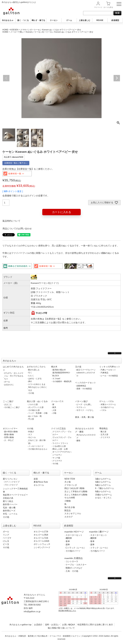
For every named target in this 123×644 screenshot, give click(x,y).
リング (6, 535)
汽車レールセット (108, 370)
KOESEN (14, 30)
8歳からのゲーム (103, 491)
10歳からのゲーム (103, 494)
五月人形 (104, 434)
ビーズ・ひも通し (84, 404)
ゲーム (69, 20)
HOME (5, 30)
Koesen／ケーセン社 (35, 32)
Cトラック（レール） (76, 548)
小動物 (67, 501)
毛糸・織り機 (9, 507)
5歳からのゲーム (103, 485)
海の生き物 (69, 507)
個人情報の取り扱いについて (61, 628)
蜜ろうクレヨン (10, 479)
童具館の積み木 (59, 370)
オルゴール (39, 485)
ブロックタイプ (11, 485)
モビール (32, 437)
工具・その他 (72, 571)
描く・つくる (23, 20)
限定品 (67, 510)
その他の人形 (34, 410)
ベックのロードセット (85, 382)
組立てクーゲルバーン (86, 370)
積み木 (54, 366)
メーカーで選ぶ (17, 32)
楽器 (36, 479)
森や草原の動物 (11, 432)
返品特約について (11, 221)
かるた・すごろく (103, 498)
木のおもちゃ (7, 20)
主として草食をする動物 (75, 491)
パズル (103, 410)
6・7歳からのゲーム (104, 488)
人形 (54, 410)
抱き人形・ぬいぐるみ (37, 401)
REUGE (99, 20)
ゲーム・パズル (106, 401)
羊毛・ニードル (10, 514)
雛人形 (103, 432)
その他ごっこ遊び (12, 407)
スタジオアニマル (72, 513)
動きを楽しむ (34, 370)
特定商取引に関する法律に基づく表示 (95, 624)
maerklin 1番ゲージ (99, 531)
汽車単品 (104, 373)
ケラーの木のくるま (36, 384)
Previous (6, 78)
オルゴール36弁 (41, 535)
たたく (31, 376)
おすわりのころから (36, 366)
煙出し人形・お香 (60, 449)
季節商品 (103, 428)
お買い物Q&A (68, 624)
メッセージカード (36, 446)
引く (30, 373)
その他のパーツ (73, 551)
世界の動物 (9, 437)
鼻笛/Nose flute (41, 482)
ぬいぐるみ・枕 (35, 416)
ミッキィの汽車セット (109, 366)
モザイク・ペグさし (85, 410)
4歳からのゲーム (103, 482)
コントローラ (72, 561)
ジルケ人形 (33, 404)
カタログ (68, 517)
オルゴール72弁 (41, 538)
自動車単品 (81, 386)
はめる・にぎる (35, 378)
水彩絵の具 (8, 498)
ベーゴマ (7, 538)
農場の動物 (9, 434)
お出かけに (9, 385)
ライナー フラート (60, 443)
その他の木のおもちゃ (37, 449)
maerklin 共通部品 (73, 558)
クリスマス (57, 461)
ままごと (8, 404)
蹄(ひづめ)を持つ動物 (74, 488)
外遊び (31, 432)
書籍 (78, 440)
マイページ (98, 7)
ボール (7, 382)
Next (117, 78)
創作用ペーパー (10, 504)
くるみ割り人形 (59, 446)
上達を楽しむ (84, 20)
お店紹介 (38, 624)
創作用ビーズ (9, 510)
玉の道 (78, 366)
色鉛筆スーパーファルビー (15, 495)
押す (30, 381)
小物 (54, 413)
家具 (54, 407)
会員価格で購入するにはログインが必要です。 (25, 195)
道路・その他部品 (84, 389)
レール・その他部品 (109, 376)
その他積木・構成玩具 (62, 381)
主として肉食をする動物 (75, 494)
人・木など (9, 440)
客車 (68, 541)
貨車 (68, 544)
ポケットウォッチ (42, 544)
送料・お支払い (52, 624)
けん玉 (6, 541)
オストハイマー (10, 428)
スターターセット (74, 535)
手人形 (31, 419)
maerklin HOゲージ (74, 531)
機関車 (69, 538)
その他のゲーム (107, 407)
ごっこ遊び (8, 401)
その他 (31, 393)
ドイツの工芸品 (58, 428)
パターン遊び (81, 401)
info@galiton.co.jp (32, 611)
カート (108, 7)
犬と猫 (67, 482)
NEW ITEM (69, 479)
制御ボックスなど (74, 568)
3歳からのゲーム (103, 479)
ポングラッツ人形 (36, 407)
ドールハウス (57, 401)
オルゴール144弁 (41, 541)
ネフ (30, 434)
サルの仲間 (69, 498)
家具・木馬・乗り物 (84, 417)
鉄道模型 (115, 20)
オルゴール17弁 (41, 531)
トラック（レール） (99, 548)
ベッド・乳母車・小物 (37, 413)
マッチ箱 (56, 458)
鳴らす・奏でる (38, 20)
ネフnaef (56, 378)
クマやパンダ (26, 30)
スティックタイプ (12, 482)
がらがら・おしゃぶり (13, 373)
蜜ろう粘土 (8, 501)
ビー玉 (6, 544)
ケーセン (54, 20)
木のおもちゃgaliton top (20, 624)
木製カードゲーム (108, 404)
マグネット (81, 407)
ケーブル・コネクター (76, 564)
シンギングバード (42, 547)
